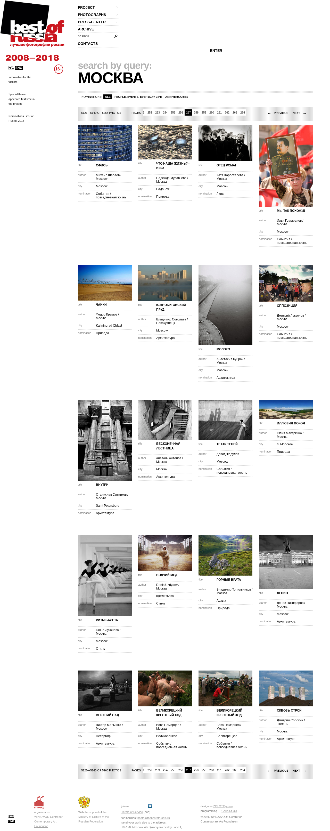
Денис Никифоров (290, 603)
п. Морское (285, 444)
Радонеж (162, 189)
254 (165, 112)
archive (86, 29)
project (86, 7)
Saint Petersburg (107, 505)
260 (211, 112)
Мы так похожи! (291, 211)
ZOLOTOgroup (223, 806)
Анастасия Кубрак (230, 359)
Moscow (102, 179)
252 (149, 112)
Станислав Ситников (111, 494)
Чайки (101, 304)
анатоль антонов (168, 458)
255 (173, 112)
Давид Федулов (228, 454)
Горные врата (229, 580)
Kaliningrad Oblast (109, 325)
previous (277, 113)
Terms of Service (132, 811)
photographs (92, 15)
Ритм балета (107, 620)
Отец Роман (227, 165)
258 (196, 112)
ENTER (216, 51)
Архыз (221, 600)
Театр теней (227, 444)
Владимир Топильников (234, 589)
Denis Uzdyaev (167, 585)
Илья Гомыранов (289, 220)
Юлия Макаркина (289, 433)
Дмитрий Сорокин (290, 720)
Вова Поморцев (167, 725)
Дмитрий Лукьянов (291, 315)
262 (227, 112)
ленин (282, 593)
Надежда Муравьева (171, 178)
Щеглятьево (165, 596)
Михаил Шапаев (108, 175)
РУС (11, 68)
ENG (18, 68)
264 (242, 112)
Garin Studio (229, 810)
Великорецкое (166, 736)
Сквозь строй (289, 710)
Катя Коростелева (230, 175)
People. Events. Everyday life (138, 96)
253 (157, 112)
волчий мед (166, 575)
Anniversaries (176, 96)
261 (219, 112)
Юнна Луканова (107, 630)
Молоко (223, 349)
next (300, 113)
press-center (92, 22)
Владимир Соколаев (171, 319)
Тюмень (282, 724)
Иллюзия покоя (291, 423)
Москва (161, 181)
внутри (102, 485)
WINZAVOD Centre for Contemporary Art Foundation (48, 821)
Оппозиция (287, 306)
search (83, 36)
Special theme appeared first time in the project (22, 99)
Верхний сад (107, 715)
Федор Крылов (106, 314)
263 (235, 112)
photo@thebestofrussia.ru (153, 817)
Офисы (102, 165)
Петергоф (103, 736)
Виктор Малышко (108, 725)
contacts (88, 44)
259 (204, 112)
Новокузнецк (165, 323)
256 (180, 112)
